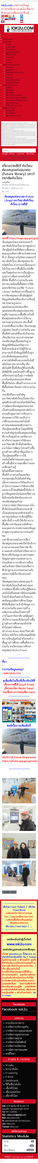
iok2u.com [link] (7, 5)
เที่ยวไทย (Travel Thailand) (14, 907)
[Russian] (6, 18)
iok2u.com (11, 1123)
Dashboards (11, 1080)
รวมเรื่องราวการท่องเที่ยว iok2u (19, 692)
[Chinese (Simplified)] (6, 16)
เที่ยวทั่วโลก (11, 1095)
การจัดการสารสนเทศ (16, 1049)
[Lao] (3, 21)
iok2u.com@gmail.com (16, 1114)
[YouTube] (28, 21)
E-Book (9, 1076)
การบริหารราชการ (14, 1023)
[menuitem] (7, 39)
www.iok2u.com (12, 673)
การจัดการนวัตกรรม (15, 1046)
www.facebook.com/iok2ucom (17, 1120)
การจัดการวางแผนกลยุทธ (18, 1030)
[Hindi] (10, 16)
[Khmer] (13, 18)
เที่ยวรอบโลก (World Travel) (19, 688)
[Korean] (3, 18)
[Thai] (10, 18)
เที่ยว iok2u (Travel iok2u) (16, 926)
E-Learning (11, 1072)
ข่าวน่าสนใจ (11, 1069)
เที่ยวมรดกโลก (12, 1091)
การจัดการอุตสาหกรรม (17, 1034)
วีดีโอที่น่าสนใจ (13, 1084)
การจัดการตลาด (13, 1038)
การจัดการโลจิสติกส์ (15, 1042)
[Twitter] (28, 18)
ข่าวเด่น (9, 1065)
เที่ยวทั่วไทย (11, 1088)
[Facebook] (28, 16)
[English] (3, 16)
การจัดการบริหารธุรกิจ (16, 1026)
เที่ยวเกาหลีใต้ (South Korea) (19, 684)
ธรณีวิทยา (10, 1053)
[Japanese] (13, 16)
